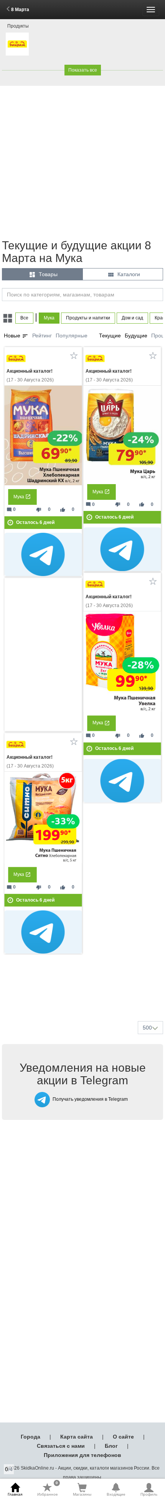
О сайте (123, 1437)
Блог (111, 1446)
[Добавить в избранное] (73, 355)
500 (147, 1028)
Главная (15, 1494)
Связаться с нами (61, 1446)
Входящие (116, 1494)
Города (30, 1437)
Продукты (18, 26)
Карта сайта (76, 1437)
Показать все (82, 70)
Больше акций (84, 997)
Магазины (82, 1494)
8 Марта (20, 9)
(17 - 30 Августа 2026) (30, 375)
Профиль (148, 1494)
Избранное (47, 1489)
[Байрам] (17, 44)
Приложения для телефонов (82, 1455)
